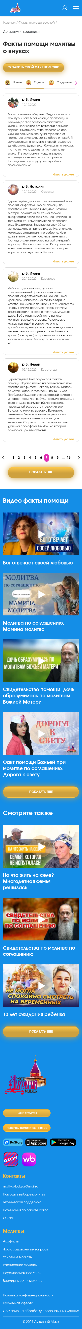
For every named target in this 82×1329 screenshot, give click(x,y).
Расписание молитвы (20, 1265)
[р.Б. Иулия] (15, 102)
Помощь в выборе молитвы (24, 1194)
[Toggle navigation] (76, 8)
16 (68, 457)
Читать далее (63, 174)
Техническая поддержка (22, 1202)
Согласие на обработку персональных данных (41, 1311)
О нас (8, 1218)
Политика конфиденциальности (28, 1295)
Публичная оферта (18, 1303)
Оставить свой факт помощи (34, 67)
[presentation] (76, 83)
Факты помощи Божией (37, 22)
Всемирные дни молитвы (23, 1280)
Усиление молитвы (17, 1257)
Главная (9, 22)
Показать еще (41, 472)
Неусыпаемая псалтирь (22, 1273)
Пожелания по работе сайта (26, 1210)
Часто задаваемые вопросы (26, 1249)
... (63, 457)
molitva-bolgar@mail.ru (20, 1186)
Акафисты (11, 1241)
